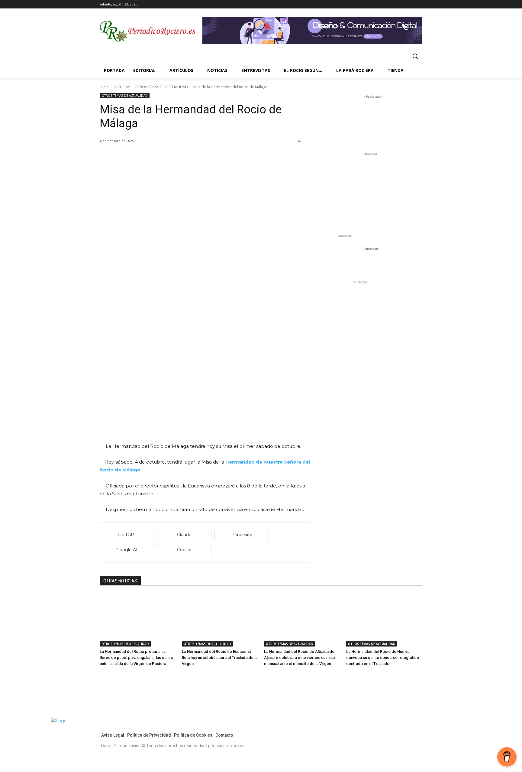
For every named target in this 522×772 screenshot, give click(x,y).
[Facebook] (393, 4)
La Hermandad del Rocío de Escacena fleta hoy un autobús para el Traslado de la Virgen (219, 657)
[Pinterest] (133, 156)
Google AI (126, 549)
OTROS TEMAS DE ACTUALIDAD (161, 87)
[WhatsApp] (147, 156)
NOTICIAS (122, 87)
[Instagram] (402, 4)
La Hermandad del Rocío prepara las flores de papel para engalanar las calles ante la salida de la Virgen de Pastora (136, 657)
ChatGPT (127, 534)
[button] (415, 56)
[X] (410, 4)
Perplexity (241, 534)
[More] (175, 156)
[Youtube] (418, 4)
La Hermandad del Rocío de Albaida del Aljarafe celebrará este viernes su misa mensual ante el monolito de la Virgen (299, 657)
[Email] (161, 156)
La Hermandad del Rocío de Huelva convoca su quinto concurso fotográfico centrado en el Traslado (382, 657)
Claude (184, 534)
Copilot (184, 549)
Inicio (104, 87)
